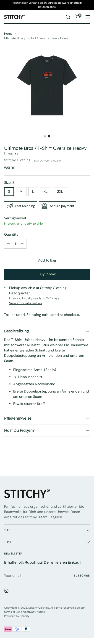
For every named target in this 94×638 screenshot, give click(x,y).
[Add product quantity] (22, 243)
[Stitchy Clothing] (14, 17)
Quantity (11, 234)
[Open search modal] (68, 17)
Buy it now (47, 274)
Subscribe (82, 575)
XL (45, 191)
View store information (25, 303)
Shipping (33, 314)
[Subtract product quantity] (8, 243)
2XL (60, 191)
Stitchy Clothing (17, 160)
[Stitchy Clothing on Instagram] (7, 591)
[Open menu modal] (87, 17)
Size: (9, 182)
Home (8, 33)
